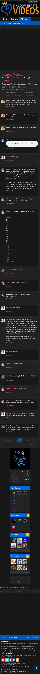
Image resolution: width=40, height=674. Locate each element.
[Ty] (19, 545)
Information (18, 95)
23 (27, 534)
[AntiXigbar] (24, 545)
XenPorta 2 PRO (4, 587)
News (2, 655)
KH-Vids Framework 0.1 (7, 664)
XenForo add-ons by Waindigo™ (9, 669)
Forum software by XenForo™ (9, 663)
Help (36, 637)
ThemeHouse (25, 666)
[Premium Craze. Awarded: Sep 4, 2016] (13, 529)
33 (27, 556)
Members (25, 19)
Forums (14, 19)
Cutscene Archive (10, 655)
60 (33, 440)
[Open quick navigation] (38, 27)
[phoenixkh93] (19, 567)
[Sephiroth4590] (13, 567)
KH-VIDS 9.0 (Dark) (9, 637)
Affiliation (10, 657)
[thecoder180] (24, 540)
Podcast (34, 655)
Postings (7, 95)
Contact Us (28, 637)
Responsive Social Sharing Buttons (10, 673)
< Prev (2, 440)
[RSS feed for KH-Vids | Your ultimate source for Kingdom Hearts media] (17, 660)
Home (5, 19)
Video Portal (27, 655)
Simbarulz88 (10, 100)
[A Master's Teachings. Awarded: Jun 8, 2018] (19, 523)
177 (28, 477)
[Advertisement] (20, 50)
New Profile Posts (19, 23)
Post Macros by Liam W (23, 663)
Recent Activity (28, 92)
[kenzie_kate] (24, 567)
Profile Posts (11, 92)
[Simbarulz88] (13, 561)
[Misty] (13, 545)
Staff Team (4, 657)
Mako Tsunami (11, 376)
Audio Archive (19, 655)
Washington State (24, 580)
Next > (32, 444)
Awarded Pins (31, 95)
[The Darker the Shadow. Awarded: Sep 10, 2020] (13, 523)
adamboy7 (9, 295)
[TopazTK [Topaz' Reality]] (13, 540)
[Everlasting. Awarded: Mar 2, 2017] (25, 523)
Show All (27, 551)
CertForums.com (26, 673)
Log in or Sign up (33, 1)
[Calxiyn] (19, 561)
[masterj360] (24, 561)
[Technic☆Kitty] (19, 540)
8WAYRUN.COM (24, 587)
